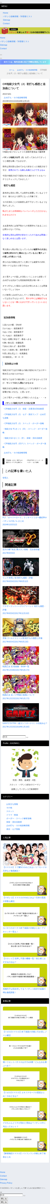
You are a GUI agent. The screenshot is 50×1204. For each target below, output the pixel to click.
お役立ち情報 (12, 804)
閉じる (4, 1199)
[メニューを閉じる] (1, 2)
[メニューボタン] (1, 58)
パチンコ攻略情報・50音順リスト (17, 16)
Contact (6, 23)
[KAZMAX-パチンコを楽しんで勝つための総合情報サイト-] (25, 31)
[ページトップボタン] (1, 1192)
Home (5, 13)
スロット (10, 811)
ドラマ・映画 (12, 815)
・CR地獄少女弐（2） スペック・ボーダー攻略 (23, 423)
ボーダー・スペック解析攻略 (19, 818)
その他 (9, 808)
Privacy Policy (6, 1183)
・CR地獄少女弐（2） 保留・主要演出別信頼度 (23, 409)
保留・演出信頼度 (14, 822)
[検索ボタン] (1, 54)
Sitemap (6, 20)
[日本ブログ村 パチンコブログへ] (25, 139)
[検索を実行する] (27, 737)
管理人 (5, 478)
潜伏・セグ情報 (13, 829)
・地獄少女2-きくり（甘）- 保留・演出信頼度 (22, 438)
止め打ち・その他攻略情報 (15, 98)
